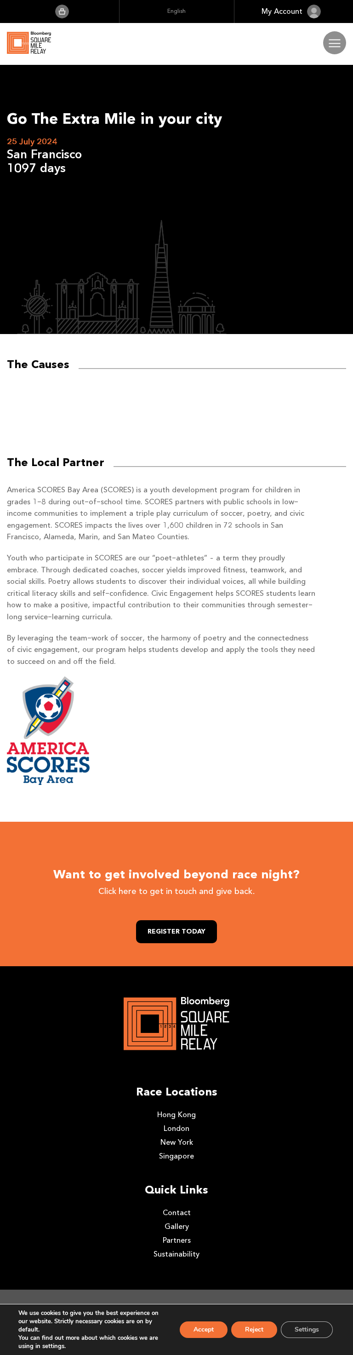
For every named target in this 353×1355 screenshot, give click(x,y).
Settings (307, 1329)
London (176, 1128)
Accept (204, 1329)
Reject (254, 1329)
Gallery (177, 1226)
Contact (177, 1212)
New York (176, 1142)
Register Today (176, 931)
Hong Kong (176, 1114)
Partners (177, 1240)
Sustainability (176, 1254)
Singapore (176, 1156)
